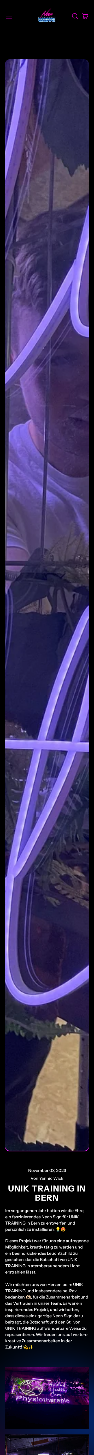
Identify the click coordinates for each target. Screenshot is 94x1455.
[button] (74, 16)
